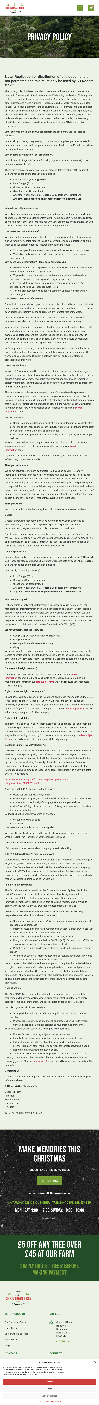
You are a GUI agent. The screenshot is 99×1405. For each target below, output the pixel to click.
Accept (50, 1382)
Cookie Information (43, 1402)
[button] (95, 1362)
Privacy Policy (56, 1402)
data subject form (42, 1061)
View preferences (49, 1396)
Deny (49, 1389)
